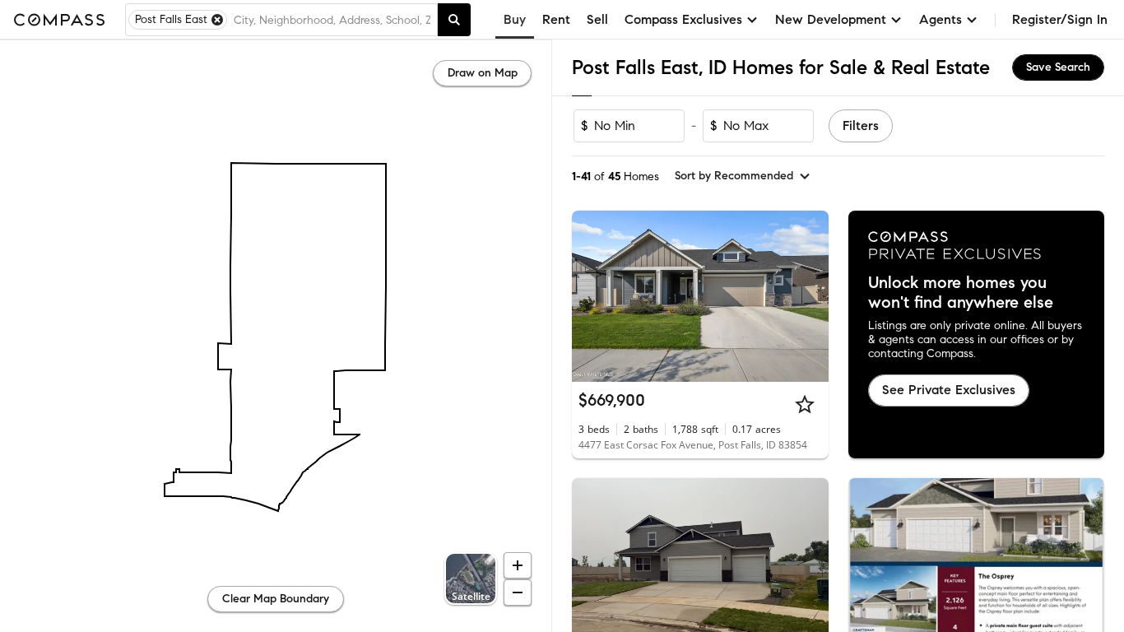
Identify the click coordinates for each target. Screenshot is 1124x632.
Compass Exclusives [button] (683, 19)
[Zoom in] (518, 565)
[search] (454, 19)
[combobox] (332, 19)
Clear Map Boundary (275, 599)
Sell (597, 19)
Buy (515, 19)
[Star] (804, 404)
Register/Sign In (1060, 19)
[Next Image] (809, 296)
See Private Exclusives (948, 389)
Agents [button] (940, 19)
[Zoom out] (518, 592)
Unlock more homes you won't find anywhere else (960, 293)
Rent (556, 19)
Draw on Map (483, 73)
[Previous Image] (591, 296)
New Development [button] (830, 19)
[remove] (217, 19)
